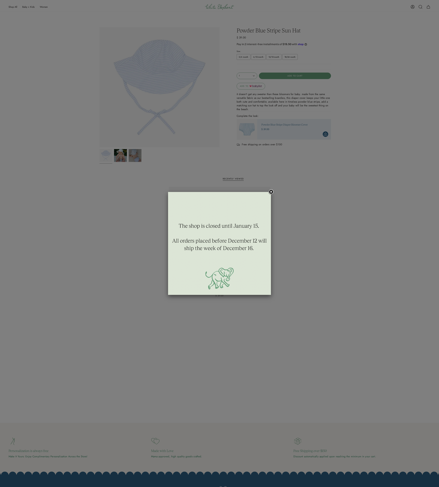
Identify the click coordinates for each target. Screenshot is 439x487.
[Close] (271, 192)
